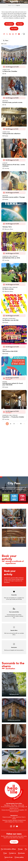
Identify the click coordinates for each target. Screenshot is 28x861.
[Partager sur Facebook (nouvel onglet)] (4, 34)
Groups (20, 849)
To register (14, 841)
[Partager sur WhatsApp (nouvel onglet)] (13, 34)
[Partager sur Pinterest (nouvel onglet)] (16, 34)
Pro (26, 849)
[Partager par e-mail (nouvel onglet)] (19, 34)
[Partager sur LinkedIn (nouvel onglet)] (10, 34)
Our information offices (8, 849)
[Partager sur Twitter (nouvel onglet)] (7, 34)
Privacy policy (19, 857)
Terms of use (8, 857)
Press (5, 853)
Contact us (12, 853)
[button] (23, 34)
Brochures (21, 853)
